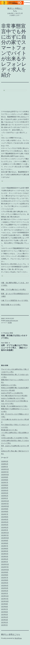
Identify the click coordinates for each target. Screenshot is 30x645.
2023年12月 (5, 532)
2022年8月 (4, 575)
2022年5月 (4, 583)
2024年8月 (4, 511)
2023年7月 (4, 546)
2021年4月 (4, 617)
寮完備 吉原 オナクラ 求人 (9, 430)
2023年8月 (4, 543)
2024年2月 (4, 527)
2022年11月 (5, 567)
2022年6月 (4, 580)
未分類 (10, 322)
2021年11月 (4, 599)
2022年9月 (4, 572)
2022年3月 (4, 588)
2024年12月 (5, 501)
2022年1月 (4, 593)
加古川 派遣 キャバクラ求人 (11, 305)
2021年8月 (4, 606)
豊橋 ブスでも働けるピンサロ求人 (13, 289)
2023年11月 (5, 535)
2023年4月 (4, 554)
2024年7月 (4, 514)
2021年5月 (4, 614)
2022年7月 (4, 577)
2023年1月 (4, 562)
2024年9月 (4, 509)
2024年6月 (4, 517)
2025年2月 (4, 495)
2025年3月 (4, 493)
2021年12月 (5, 596)
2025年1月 (4, 498)
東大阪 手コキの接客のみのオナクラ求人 (14, 406)
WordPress (18, 638)
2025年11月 (5, 472)
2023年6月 (4, 548)
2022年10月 (5, 569)
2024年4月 (4, 522)
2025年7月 (4, 482)
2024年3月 (4, 525)
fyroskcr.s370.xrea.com (11, 320)
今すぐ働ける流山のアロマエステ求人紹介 (14, 395)
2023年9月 (4, 540)
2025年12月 (5, 469)
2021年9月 (4, 604)
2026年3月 (4, 461)
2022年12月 (5, 564)
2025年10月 (5, 474)
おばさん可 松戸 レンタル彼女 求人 (12, 393)
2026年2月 (4, 464)
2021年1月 (4, 625)
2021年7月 (4, 609)
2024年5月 (4, 519)
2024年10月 (5, 506)
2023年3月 (4, 556)
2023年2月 (4, 559)
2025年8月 (4, 480)
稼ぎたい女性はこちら (10, 634)
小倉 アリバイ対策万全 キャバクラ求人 (14, 300)
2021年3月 (4, 620)
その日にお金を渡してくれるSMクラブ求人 (14, 438)
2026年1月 (4, 466)
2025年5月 (4, 488)
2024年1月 (4, 530)
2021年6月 (4, 612)
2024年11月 (5, 503)
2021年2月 (4, 622)
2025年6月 (4, 485)
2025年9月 (4, 477)
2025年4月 (4, 490)
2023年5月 (4, 551)
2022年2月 (4, 591)
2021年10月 (5, 601)
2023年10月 (5, 538)
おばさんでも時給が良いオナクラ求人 (13, 398)
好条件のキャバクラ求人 (8, 385)
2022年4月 (4, 585)
